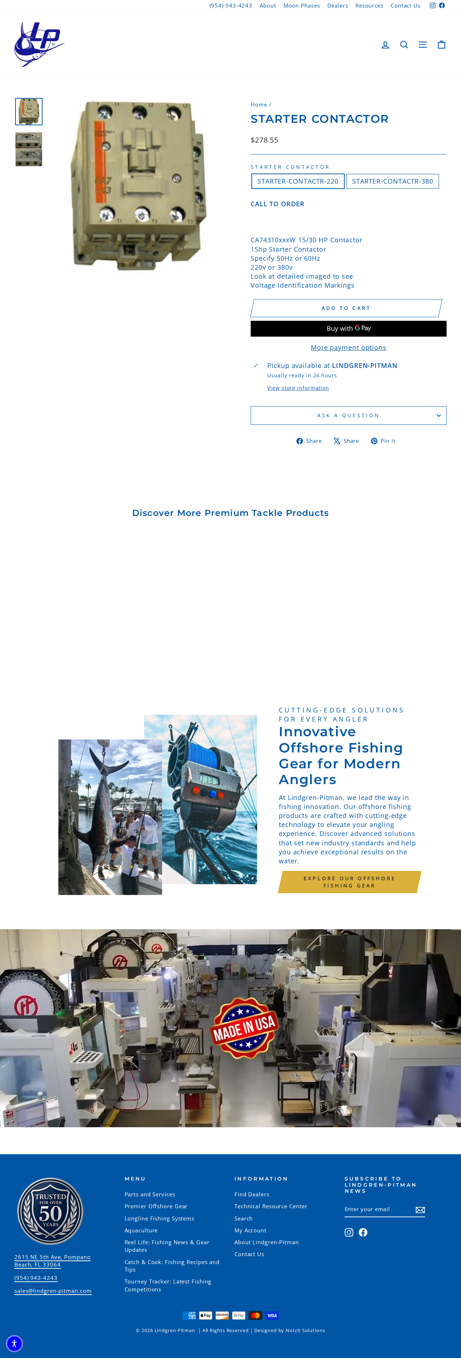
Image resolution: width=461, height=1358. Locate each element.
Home (259, 104)
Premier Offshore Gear (156, 1206)
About (268, 5)
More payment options (348, 347)
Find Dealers (251, 1194)
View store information (298, 388)
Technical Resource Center (271, 1206)
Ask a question (348, 415)
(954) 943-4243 (231, 5)
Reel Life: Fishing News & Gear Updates (167, 1245)
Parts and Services (150, 1194)
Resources (369, 5)
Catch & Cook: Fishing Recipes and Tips (172, 1265)
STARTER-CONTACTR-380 (392, 181)
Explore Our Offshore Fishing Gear (350, 882)
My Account (250, 1230)
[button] (14, 1343)
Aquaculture (141, 1230)
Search (243, 1218)
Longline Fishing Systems (160, 1218)
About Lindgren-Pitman (266, 1242)
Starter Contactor (290, 166)
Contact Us (406, 5)
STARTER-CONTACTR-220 (298, 181)
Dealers (337, 5)
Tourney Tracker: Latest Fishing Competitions (168, 1285)
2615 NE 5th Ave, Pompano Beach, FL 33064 (52, 1260)
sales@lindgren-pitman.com (53, 1290)
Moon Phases (301, 5)
